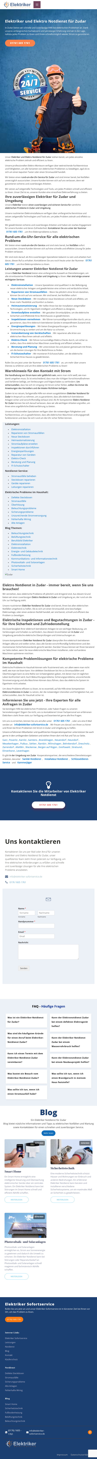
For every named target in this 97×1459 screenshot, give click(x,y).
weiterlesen (16, 1199)
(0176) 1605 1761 (14, 1319)
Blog (7, 1351)
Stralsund (77, 747)
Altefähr (20, 747)
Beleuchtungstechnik (22, 533)
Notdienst (10, 1346)
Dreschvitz (84, 743)
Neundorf (73, 739)
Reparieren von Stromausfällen (29, 291)
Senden (23, 968)
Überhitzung (17, 504)
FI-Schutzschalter (20, 465)
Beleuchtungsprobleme (23, 508)
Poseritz (13, 739)
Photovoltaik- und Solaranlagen (28, 562)
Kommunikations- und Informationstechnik (34, 558)
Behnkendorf (70, 743)
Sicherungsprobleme (22, 511)
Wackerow (31, 747)
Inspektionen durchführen (25, 447)
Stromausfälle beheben (23, 476)
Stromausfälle (18, 501)
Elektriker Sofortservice (16, 1338)
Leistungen (10, 1342)
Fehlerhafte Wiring (21, 519)
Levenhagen (23, 750)
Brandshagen (46, 739)
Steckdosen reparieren (23, 479)
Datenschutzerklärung (81, 1454)
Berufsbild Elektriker (22, 540)
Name (22, 908)
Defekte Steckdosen (21, 497)
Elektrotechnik (18, 547)
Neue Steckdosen (20, 436)
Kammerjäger (24, 762)
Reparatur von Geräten (23, 454)
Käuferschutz (11, 1359)
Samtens (33, 739)
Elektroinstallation (22, 285)
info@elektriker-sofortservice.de (26, 876)
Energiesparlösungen (22, 451)
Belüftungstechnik (21, 536)
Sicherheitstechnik (21, 565)
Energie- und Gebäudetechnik (27, 551)
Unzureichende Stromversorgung (28, 515)
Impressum (62, 1454)
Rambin (42, 743)
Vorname (21, 917)
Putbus (24, 743)
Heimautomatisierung (23, 440)
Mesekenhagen (11, 743)
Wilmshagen (55, 743)
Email (22, 932)
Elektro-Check (18, 458)
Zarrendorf (9, 747)
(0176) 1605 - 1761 (14, 1432)
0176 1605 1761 (18, 882)
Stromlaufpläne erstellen (24, 443)
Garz (5, 739)
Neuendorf (61, 739)
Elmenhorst (9, 750)
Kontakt (9, 1355)
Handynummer (26, 921)
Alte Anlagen (18, 522)
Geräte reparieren (20, 483)
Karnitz (23, 739)
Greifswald (65, 747)
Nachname (42, 917)
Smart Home (18, 569)
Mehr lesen (48, 1133)
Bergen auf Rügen (48, 747)
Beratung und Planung (23, 461)
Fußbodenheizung (20, 554)
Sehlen (33, 743)
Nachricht (23, 942)
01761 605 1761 (20, 42)
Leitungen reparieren (22, 486)
